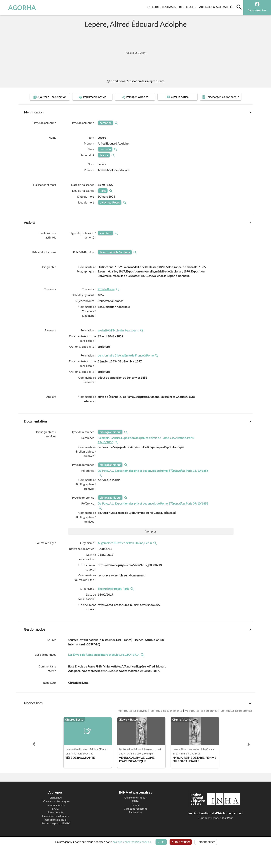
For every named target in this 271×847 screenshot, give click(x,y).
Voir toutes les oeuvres (133, 710)
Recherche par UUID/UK (55, 823)
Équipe (136, 805)
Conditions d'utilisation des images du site (137, 81)
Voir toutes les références (236, 710)
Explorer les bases (162, 6)
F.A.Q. (55, 809)
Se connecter (257, 10)
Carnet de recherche (135, 809)
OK (162, 841)
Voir (151, 531)
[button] (34, 744)
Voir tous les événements (166, 710)
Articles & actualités (217, 6)
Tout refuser (182, 841)
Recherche (188, 6)
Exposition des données (55, 816)
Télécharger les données (221, 96)
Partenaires (135, 812)
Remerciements (56, 805)
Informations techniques (56, 801)
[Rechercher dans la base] (143, 654)
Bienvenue (56, 798)
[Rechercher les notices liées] (118, 289)
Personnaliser (206, 841)
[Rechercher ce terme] (117, 122)
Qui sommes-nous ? (135, 798)
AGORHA (22, 7)
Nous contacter (56, 812)
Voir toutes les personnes (201, 710)
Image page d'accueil (55, 820)
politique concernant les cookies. (132, 841)
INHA (135, 801)
